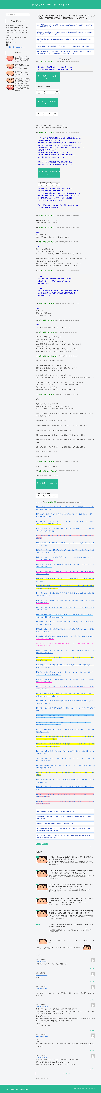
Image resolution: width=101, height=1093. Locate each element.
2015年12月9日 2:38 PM (41, 1057)
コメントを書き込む (65, 1073)
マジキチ (39, 843)
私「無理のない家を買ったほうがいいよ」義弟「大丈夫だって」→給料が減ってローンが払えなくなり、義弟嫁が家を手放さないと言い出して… (63, 829)
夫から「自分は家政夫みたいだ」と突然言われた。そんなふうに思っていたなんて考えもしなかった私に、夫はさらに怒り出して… (64, 25)
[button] (29, 15)
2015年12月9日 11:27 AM (41, 961)
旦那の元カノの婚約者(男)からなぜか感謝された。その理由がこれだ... (55, 823)
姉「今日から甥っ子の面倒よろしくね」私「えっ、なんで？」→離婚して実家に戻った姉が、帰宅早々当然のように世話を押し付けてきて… (64, 836)
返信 (93, 968)
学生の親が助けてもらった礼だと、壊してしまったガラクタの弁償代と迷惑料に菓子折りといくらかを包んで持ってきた (64, 817)
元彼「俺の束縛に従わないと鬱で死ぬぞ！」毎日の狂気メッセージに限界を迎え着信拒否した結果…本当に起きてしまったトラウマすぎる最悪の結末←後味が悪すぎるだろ (64, 52)
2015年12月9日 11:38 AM (41, 988)
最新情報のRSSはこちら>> (17, 47)
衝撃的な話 (45, 843)
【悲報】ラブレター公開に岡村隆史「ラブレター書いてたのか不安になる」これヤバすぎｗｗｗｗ (63, 46)
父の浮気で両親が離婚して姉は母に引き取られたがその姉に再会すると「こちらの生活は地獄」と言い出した (64, 40)
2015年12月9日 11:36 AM (41, 975)
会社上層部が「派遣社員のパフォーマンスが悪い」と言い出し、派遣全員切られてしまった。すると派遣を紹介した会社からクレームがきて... (64, 33)
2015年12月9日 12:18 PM (42, 1036)
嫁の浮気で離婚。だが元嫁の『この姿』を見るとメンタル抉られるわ (55, 811)
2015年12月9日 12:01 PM (42, 1006)
